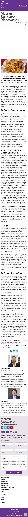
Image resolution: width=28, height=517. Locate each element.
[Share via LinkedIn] (14, 351)
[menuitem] (2, 1)
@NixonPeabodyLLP (10, 370)
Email (2, 370)
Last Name (17, 445)
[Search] (26, 25)
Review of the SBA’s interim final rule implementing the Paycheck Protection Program (14, 342)
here (9, 347)
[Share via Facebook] (11, 351)
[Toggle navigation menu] (25, 514)
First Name (3, 445)
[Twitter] (22, 5)
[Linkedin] (24, 5)
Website (24, 370)
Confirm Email (18, 452)
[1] (12, 162)
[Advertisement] (14, 42)
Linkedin (19, 370)
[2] (21, 203)
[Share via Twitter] (17, 351)
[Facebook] (19, 5)
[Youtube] (26, 5)
